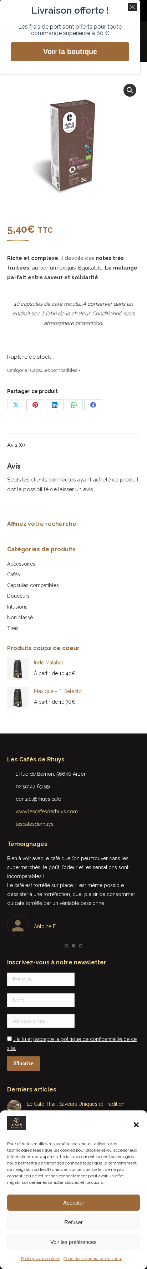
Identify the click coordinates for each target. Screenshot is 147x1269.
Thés (13, 628)
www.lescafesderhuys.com (47, 811)
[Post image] (14, 1107)
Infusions (17, 607)
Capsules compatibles (53, 370)
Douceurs (18, 596)
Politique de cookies (40, 1258)
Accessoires (21, 564)
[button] (136, 1124)
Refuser (73, 1222)
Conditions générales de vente (93, 1258)
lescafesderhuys (35, 824)
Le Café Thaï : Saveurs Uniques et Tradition (76, 1104)
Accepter (73, 1203)
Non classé (20, 617)
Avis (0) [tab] (16, 445)
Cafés (13, 574)
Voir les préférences (73, 1242)
